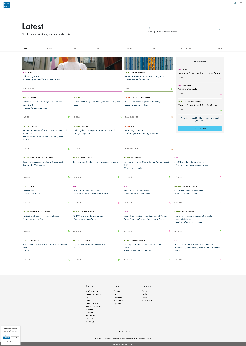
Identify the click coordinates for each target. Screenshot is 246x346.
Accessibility (141, 338)
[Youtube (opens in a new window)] (129, 331)
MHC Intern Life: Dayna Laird (90, 192)
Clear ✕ (218, 48)
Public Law (89, 318)
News (49, 48)
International (118, 300)
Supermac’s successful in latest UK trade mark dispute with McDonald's (43, 163)
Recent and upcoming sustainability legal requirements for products (143, 103)
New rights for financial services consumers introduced (143, 247)
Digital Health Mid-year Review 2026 (89, 246)
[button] (11, 341)
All (25, 48)
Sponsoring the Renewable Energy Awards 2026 (199, 73)
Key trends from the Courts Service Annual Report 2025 (146, 165)
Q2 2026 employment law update (188, 192)
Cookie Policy (108, 338)
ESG (115, 294)
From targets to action (141, 132)
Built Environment (92, 291)
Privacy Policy (99, 338)
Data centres (31, 192)
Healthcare (90, 312)
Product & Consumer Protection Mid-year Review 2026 (45, 247)
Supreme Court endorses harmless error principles (95, 161)
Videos (156, 48)
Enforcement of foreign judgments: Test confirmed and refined (45, 104)
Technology (90, 321)
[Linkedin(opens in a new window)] (116, 331)
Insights (101, 48)
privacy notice (13, 334)
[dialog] (10, 335)
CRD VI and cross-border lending (88, 217)
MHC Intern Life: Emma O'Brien (191, 163)
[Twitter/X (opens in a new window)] (123, 331)
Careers (117, 291)
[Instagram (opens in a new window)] (126, 331)
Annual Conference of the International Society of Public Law (45, 135)
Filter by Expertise (186, 48)
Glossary (149, 338)
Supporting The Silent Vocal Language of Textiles (145, 217)
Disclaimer (116, 338)
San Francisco (147, 300)
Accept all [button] (6, 337)
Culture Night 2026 (41, 78)
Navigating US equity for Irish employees (41, 217)
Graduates (118, 297)
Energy (88, 300)
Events (74, 48)
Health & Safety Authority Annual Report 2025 (145, 78)
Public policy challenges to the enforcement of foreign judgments (94, 132)
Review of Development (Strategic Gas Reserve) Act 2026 (97, 103)
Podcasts (129, 48)
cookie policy (5, 335)
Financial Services (92, 303)
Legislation (118, 303)
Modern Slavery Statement (128, 338)
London (145, 294)
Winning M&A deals (187, 89)
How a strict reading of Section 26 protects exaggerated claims (193, 219)
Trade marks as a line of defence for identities (198, 105)
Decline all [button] (15, 337)
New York (145, 297)
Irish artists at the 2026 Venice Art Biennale (197, 247)
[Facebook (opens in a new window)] (120, 331)
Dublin (144, 291)
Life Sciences (90, 315)
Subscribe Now (200, 128)
